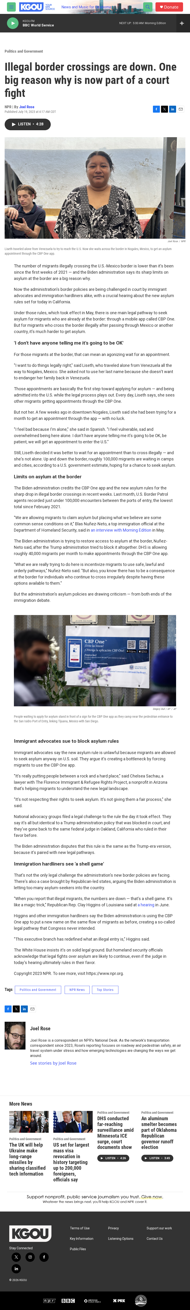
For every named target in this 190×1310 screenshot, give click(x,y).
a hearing (146, 904)
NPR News (77, 990)
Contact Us (155, 1238)
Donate (171, 7)
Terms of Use (80, 1228)
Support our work (159, 1228)
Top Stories (105, 990)
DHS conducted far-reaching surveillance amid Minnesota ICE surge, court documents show (115, 1133)
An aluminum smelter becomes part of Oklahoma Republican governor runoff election (159, 1133)
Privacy (113, 1228)
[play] (12, 23)
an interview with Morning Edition (121, 530)
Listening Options (120, 1238)
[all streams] (183, 23)
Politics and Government (24, 51)
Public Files (78, 1249)
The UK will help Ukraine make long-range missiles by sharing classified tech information (27, 1159)
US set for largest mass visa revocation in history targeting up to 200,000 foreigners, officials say (71, 1162)
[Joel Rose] (15, 1036)
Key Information (81, 1238)
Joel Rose (26, 107)
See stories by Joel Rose (53, 1063)
